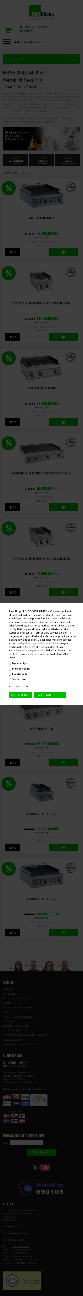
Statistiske (19, 679)
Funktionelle (20, 673)
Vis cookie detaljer (19, 686)
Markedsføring (21, 668)
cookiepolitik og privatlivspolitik (34, 643)
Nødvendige (19, 663)
